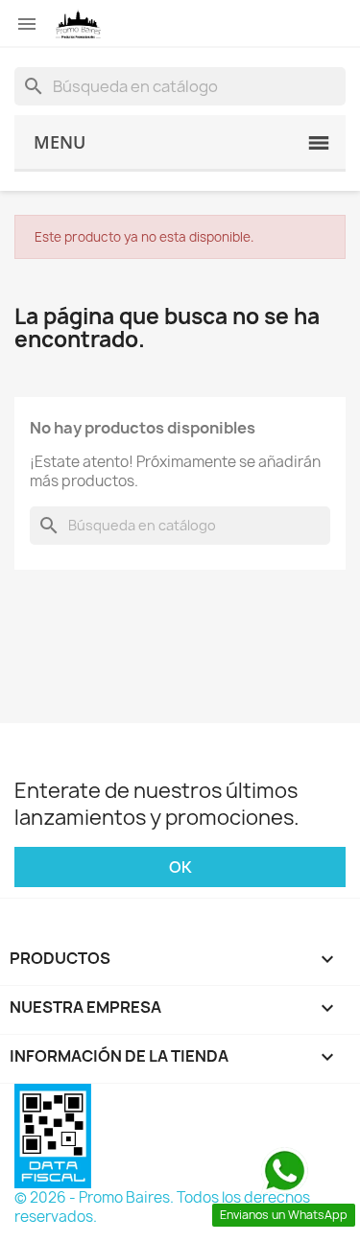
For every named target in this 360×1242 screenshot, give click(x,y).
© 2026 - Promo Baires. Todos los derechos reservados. (162, 1207)
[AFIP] (52, 1134)
